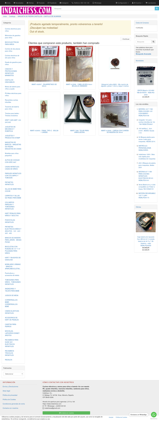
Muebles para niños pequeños (11, 154)
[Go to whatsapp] (154, 414)
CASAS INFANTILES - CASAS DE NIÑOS (12, 168)
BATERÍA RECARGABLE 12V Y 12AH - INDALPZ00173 (147, 195)
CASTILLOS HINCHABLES (9, 81)
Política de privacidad (10, 395)
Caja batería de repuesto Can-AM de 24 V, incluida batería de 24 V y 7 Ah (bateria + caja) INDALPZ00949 (145, 241)
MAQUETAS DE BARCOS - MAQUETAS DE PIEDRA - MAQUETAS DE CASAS (13, 145)
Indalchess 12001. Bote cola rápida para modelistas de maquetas (147, 156)
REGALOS (8, 360)
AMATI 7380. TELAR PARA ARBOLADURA (79, 131)
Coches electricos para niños (13, 30)
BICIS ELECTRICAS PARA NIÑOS (12, 43)
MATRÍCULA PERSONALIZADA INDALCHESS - (145, 148)
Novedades (140, 60)
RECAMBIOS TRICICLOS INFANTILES (9, 353)
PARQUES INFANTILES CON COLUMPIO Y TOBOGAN (13, 175)
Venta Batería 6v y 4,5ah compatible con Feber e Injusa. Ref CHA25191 (147, 187)
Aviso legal (6, 391)
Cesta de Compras (142, 23)
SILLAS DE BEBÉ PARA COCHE (13, 190)
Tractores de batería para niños (12, 108)
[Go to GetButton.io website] (153, 418)
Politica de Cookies (121, 417)
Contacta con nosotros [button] (67, 413)
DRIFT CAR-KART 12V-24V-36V (13, 121)
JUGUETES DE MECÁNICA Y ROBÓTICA (10, 129)
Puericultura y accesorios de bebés (12, 274)
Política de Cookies (9, 399)
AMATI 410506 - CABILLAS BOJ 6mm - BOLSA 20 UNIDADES (79, 85)
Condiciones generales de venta (14, 404)
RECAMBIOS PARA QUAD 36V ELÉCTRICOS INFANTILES (11, 343)
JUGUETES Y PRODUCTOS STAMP (12, 137)
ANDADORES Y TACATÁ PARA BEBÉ (12, 290)
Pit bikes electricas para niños (13, 94)
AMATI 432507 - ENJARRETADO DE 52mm (44, 85)
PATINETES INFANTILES (9, 183)
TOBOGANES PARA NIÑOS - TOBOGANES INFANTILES (13, 282)
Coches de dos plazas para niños (12, 50)
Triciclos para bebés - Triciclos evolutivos (12, 114)
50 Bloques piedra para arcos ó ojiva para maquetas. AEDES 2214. (147, 139)
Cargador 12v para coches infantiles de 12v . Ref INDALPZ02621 (147, 122)
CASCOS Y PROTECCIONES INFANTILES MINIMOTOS (11, 72)
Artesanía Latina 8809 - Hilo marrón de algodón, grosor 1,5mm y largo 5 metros (115, 85)
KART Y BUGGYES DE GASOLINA (13, 258)
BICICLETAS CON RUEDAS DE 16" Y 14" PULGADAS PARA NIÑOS (12, 249)
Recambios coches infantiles (11, 101)
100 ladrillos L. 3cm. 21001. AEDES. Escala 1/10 (146, 130)
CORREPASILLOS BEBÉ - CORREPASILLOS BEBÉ (11, 303)
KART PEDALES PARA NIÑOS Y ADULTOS (12, 214)
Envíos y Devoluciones (10, 386)
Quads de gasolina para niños (13, 63)
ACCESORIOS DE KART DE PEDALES (12, 319)
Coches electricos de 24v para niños (12, 56)
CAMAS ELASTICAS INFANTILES (12, 312)
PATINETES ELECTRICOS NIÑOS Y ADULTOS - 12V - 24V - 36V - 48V (13, 230)
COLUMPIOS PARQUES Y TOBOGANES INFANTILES (9, 205)
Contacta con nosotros (10, 408)
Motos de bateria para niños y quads (12, 87)
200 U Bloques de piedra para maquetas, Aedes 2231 (147, 165)
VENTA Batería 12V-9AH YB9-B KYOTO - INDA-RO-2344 (146, 92)
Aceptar (111, 417)
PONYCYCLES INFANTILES (10, 221)
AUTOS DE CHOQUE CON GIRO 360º (12, 161)
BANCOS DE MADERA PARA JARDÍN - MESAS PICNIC (13, 240)
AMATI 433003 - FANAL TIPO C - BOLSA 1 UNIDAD (44, 131)
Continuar (125, 39)
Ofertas (138, 207)
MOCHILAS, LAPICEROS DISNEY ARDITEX (12, 333)
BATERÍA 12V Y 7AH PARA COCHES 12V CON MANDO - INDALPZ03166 (146, 112)
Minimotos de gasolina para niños (12, 36)
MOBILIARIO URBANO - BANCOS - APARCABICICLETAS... (13, 266)
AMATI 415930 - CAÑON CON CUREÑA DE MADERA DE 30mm (115, 131)
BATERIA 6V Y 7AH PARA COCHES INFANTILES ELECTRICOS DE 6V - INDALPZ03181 (146, 176)
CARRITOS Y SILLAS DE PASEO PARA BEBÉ (13, 197)
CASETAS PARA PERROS (10, 325)
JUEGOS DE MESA (11, 295)
